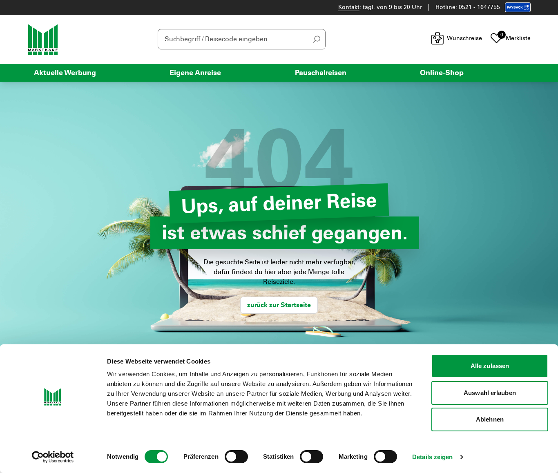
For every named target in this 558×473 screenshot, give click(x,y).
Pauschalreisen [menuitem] (320, 72)
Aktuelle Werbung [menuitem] (65, 72)
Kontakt (348, 7)
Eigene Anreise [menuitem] (195, 72)
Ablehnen (490, 419)
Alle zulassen (490, 365)
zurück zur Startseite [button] (279, 305)
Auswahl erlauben (490, 392)
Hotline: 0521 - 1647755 (467, 7)
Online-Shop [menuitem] (442, 72)
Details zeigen (432, 456)
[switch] (236, 456)
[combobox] (242, 39)
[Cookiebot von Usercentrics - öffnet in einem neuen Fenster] (53, 457)
